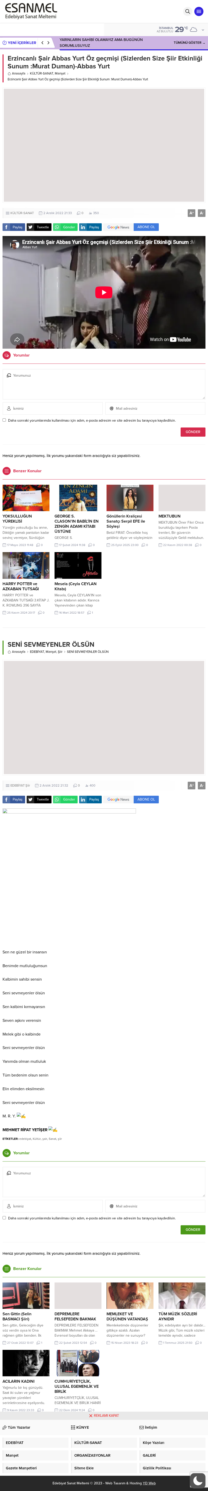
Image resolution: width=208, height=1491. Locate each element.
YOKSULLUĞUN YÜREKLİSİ (17, 519)
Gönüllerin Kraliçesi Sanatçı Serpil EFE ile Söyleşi (126, 521)
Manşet (60, 73)
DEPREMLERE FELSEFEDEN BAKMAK (75, 1316)
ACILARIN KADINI (18, 1381)
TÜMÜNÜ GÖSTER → (189, 43)
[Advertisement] (104, 1455)
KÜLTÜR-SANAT (41, 73)
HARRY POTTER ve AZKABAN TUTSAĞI (21, 586)
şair (44, 1139)
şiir (60, 1139)
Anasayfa (18, 73)
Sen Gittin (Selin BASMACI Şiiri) (17, 1316)
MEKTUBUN (170, 516)
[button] (197, 1480)
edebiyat (25, 1139)
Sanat (52, 1139)
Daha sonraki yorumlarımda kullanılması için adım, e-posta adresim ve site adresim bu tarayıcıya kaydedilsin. (92, 420)
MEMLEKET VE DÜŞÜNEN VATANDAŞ (127, 1316)
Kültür (37, 1139)
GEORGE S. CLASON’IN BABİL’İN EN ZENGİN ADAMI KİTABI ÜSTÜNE (77, 524)
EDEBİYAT (37, 652)
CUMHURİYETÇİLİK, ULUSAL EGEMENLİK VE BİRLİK (77, 1386)
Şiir (60, 652)
